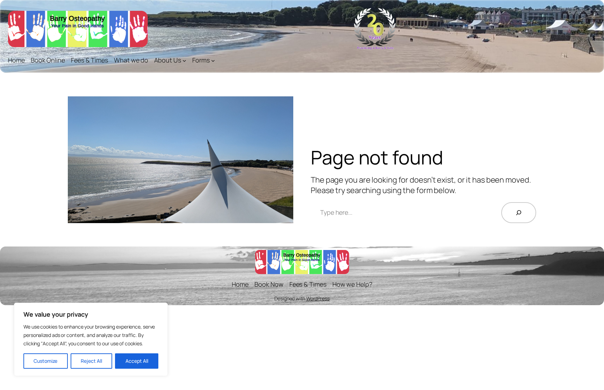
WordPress (318, 298)
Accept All (136, 361)
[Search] (518, 212)
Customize (45, 361)
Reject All (91, 361)
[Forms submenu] (213, 60)
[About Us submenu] (184, 60)
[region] (91, 339)
